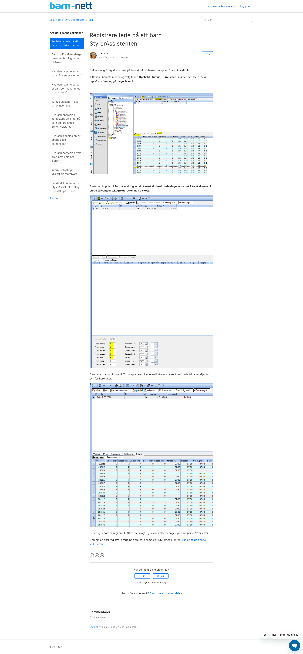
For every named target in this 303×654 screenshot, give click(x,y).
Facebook (92, 555)
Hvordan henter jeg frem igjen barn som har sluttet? (66, 156)
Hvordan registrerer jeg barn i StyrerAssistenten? (67, 73)
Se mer (54, 198)
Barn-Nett (55, 19)
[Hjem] (71, 8)
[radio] (142, 576)
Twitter (97, 555)
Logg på (94, 626)
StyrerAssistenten (75, 19)
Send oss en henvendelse (221, 6)
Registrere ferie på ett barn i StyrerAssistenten (66, 43)
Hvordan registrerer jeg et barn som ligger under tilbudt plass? (66, 88)
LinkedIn (102, 555)
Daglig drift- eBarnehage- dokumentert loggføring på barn (67, 58)
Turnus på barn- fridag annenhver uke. (65, 103)
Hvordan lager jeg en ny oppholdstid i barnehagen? (66, 139)
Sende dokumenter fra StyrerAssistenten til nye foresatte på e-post (66, 187)
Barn (91, 19)
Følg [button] (208, 54)
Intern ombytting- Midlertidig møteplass (65, 172)
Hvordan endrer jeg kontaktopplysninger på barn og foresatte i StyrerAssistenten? (66, 120)
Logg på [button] (245, 6)
